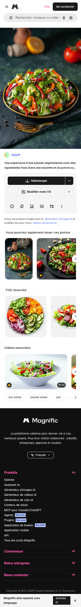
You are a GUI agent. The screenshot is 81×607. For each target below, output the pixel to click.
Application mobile (16, 530)
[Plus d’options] (62, 206)
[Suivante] (75, 258)
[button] (40, 455)
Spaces (9, 480)
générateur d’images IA (58, 219)
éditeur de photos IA (45, 223)
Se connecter (65, 6)
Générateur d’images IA (19, 490)
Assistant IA (12, 485)
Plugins (15, 520)
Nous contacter (16, 575)
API (6, 535)
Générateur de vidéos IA (20, 495)
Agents (14, 515)
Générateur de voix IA (18, 500)
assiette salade (39, 397)
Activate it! (61, 600)
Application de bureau (24, 525)
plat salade (15, 397)
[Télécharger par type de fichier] (69, 181)
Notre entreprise (17, 563)
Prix (47, 6)
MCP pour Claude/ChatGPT (22, 510)
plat (58, 397)
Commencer (13, 551)
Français (41, 455)
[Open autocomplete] (9, 17)
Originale (27, 35)
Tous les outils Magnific (19, 540)
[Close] (75, 600)
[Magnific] (40, 421)
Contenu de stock (16, 505)
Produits (10, 472)
